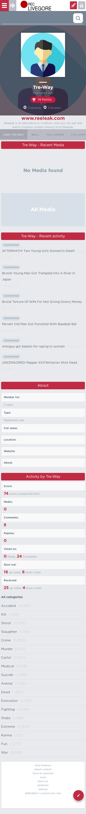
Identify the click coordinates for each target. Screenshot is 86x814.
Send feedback (43, 765)
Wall (35, 135)
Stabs (5, 718)
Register (81, 5)
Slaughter (9, 632)
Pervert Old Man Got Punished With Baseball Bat (39, 324)
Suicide (7, 675)
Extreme (8, 726)
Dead (5, 692)
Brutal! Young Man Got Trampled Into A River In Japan (38, 276)
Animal (7, 683)
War (4, 752)
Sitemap (43, 789)
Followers (55, 135)
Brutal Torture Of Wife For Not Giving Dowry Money (42, 301)
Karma (6, 735)
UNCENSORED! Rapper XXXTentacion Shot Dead (39, 362)
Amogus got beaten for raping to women (33, 346)
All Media (43, 209)
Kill (3, 614)
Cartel (6, 657)
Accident (8, 606)
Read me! (43, 781)
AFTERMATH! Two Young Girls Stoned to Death (38, 251)
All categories (12, 597)
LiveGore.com (47, 793)
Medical (7, 666)
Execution (9, 701)
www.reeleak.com (43, 118)
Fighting (8, 709)
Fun (4, 744)
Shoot (6, 623)
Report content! (43, 769)
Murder (7, 649)
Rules (43, 777)
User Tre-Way (13, 135)
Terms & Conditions (43, 773)
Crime (6, 640)
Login (73, 5)
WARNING (43, 785)
